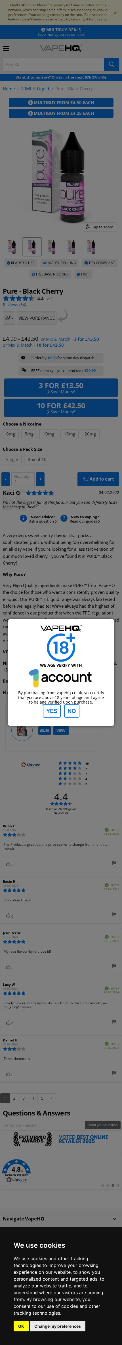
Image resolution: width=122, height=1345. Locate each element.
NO (72, 711)
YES (51, 711)
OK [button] (21, 1326)
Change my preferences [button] (57, 1326)
